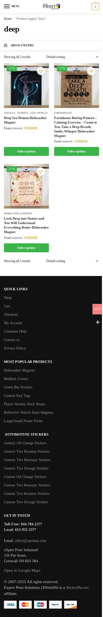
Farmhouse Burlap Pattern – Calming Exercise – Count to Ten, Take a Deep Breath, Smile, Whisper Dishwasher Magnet (75, 127)
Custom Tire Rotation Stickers (26, 494)
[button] (94, 6)
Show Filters (22, 45)
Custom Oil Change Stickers (25, 477)
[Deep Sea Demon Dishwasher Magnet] (26, 85)
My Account (13, 323)
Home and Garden (18, 213)
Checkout (11, 315)
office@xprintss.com (30, 541)
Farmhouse (63, 112)
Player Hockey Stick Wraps (24, 404)
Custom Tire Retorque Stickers (27, 485)
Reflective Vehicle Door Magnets (28, 412)
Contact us (12, 340)
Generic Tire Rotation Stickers (27, 451)
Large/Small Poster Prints (23, 421)
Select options (26, 151)
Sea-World (38, 112)
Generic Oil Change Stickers (25, 443)
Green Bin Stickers (18, 387)
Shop (8, 298)
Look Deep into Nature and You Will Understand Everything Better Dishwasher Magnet (26, 225)
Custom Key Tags (17, 396)
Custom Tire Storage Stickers (26, 502)
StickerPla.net (77, 587)
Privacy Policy (15, 348)
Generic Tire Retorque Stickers (27, 460)
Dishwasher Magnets (19, 370)
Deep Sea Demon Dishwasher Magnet (25, 120)
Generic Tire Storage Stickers (26, 468)
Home (8, 19)
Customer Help (15, 331)
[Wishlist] (41, 71)
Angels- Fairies (16, 112)
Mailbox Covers (16, 379)
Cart (7, 306)
